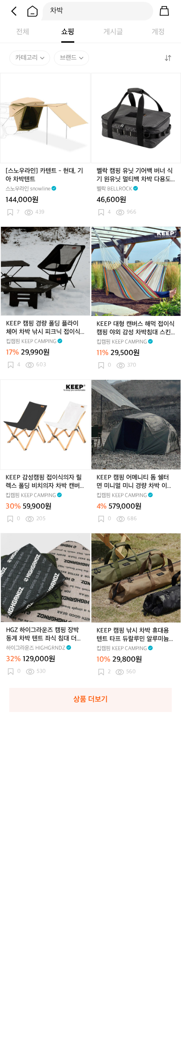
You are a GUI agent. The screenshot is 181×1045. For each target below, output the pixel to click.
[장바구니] (164, 11)
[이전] (13, 11)
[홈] (32, 11)
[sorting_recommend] (167, 58)
